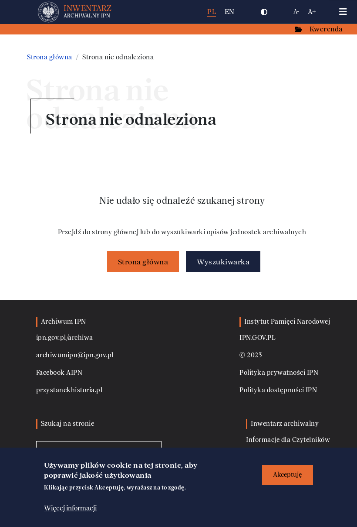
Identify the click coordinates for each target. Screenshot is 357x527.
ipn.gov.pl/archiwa (64, 337)
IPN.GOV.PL (257, 337)
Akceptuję (287, 474)
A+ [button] (312, 12)
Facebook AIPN (59, 372)
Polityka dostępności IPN (278, 390)
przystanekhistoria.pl (69, 390)
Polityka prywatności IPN (278, 372)
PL (211, 12)
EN (230, 12)
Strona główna (49, 57)
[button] (264, 12)
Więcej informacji (70, 508)
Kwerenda (327, 29)
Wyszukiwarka (223, 262)
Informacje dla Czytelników (288, 440)
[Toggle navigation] (343, 12)
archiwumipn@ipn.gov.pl (75, 355)
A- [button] (296, 11)
